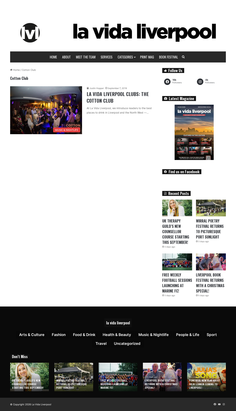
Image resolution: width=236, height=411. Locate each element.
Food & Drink (84, 334)
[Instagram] (223, 404)
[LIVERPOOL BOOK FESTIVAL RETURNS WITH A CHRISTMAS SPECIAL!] (211, 261)
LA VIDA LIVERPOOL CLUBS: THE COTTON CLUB (118, 97)
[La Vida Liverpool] (118, 32)
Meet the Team (86, 57)
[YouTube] (219, 404)
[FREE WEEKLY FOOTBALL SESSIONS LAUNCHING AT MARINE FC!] (177, 261)
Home (53, 57)
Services (106, 57)
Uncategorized (127, 343)
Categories (125, 57)
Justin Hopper (96, 88)
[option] (29, 377)
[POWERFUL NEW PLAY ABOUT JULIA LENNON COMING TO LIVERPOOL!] (206, 377)
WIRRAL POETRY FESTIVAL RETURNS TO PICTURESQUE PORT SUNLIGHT (210, 229)
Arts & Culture (31, 334)
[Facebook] (215, 404)
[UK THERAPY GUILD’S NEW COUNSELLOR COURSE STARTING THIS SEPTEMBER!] (177, 208)
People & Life (187, 334)
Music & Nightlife (153, 334)
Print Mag (147, 57)
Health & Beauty (117, 334)
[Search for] (183, 56)
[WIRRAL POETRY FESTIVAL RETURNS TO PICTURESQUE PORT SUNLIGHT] (211, 208)
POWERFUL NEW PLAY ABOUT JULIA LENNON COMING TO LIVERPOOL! (205, 383)
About (66, 57)
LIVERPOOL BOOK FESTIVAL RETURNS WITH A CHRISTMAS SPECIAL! (210, 283)
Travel (101, 343)
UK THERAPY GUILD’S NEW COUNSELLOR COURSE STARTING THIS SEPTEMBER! (175, 231)
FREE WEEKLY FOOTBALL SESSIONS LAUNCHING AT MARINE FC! (177, 283)
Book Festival (168, 57)
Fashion (59, 334)
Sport (212, 334)
